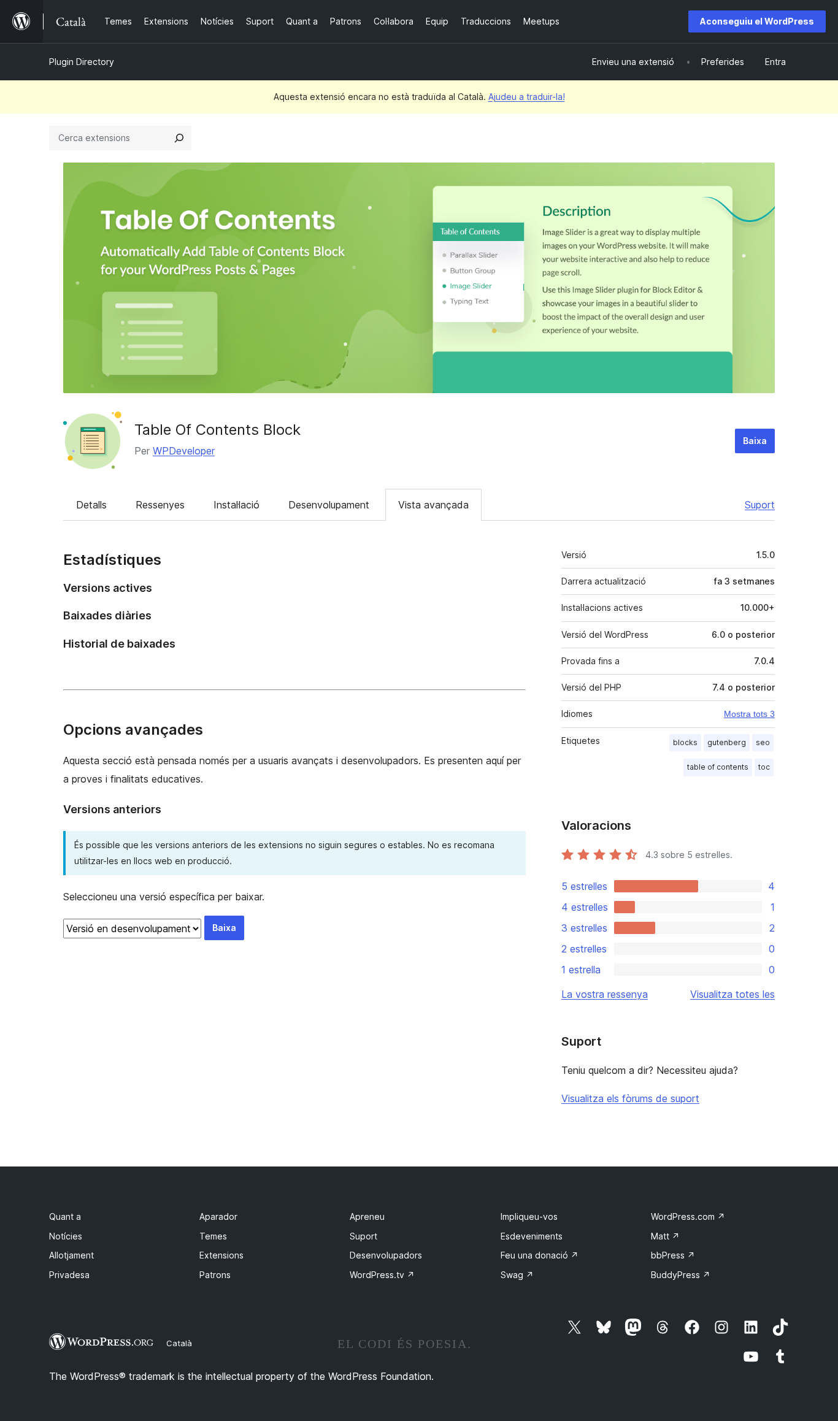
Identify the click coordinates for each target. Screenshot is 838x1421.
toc (764, 767)
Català (179, 1343)
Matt (665, 1236)
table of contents (717, 767)
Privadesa (69, 1275)
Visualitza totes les (732, 994)
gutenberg (726, 742)
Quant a (65, 1216)
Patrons (215, 1275)
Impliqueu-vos (529, 1216)
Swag (517, 1275)
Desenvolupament (328, 505)
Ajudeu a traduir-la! (526, 96)
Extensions (221, 1255)
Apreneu (367, 1216)
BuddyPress (680, 1275)
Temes (213, 1236)
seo (763, 742)
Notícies (65, 1236)
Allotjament (71, 1255)
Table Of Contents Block (217, 430)
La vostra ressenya (604, 994)
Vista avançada (433, 505)
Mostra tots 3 (749, 714)
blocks (685, 742)
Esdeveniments (532, 1236)
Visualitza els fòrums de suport (630, 1098)
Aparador (218, 1216)
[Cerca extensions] (179, 138)
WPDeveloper (184, 451)
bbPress (673, 1255)
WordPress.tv (382, 1275)
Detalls (91, 505)
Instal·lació (236, 505)
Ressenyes (160, 505)
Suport (760, 505)
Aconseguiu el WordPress (757, 21)
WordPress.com (688, 1216)
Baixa (755, 440)
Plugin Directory (81, 61)
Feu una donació (540, 1255)
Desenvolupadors (386, 1255)
